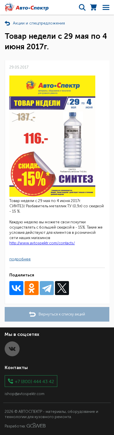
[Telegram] (47, 288)
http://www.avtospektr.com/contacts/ (42, 243)
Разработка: (16, 426)
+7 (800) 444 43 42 (34, 381)
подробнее (20, 259)
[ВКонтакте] (16, 288)
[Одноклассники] (32, 288)
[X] (62, 288)
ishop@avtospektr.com (24, 394)
